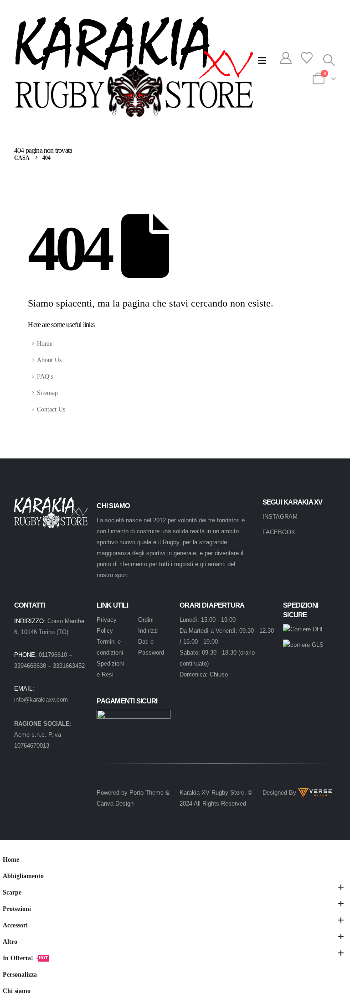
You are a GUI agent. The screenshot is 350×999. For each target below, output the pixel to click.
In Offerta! (25, 958)
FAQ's (45, 376)
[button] (262, 60)
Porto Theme (146, 792)
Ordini (146, 619)
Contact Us (51, 409)
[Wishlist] (306, 59)
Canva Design (115, 803)
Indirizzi (148, 630)
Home (44, 343)
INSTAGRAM (280, 516)
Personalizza (20, 974)
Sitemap (47, 392)
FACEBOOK (278, 532)
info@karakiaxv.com (41, 699)
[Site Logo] (133, 67)
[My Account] (286, 59)
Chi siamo (17, 990)
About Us (49, 360)
